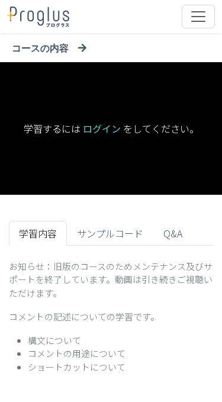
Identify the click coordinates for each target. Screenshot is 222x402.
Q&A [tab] (172, 233)
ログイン (102, 128)
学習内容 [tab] (38, 233)
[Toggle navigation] (198, 16)
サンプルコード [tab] (110, 233)
